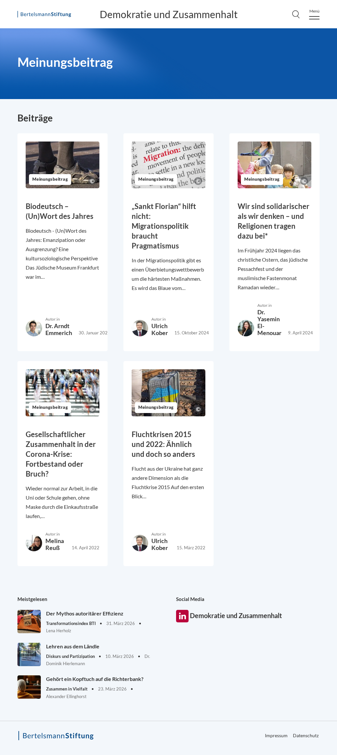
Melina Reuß (54, 544)
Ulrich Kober (159, 329)
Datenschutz (306, 735)
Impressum (276, 735)
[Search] (295, 14)
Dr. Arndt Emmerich (58, 329)
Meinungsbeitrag (50, 179)
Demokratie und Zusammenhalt (169, 14)
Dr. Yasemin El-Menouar (269, 322)
